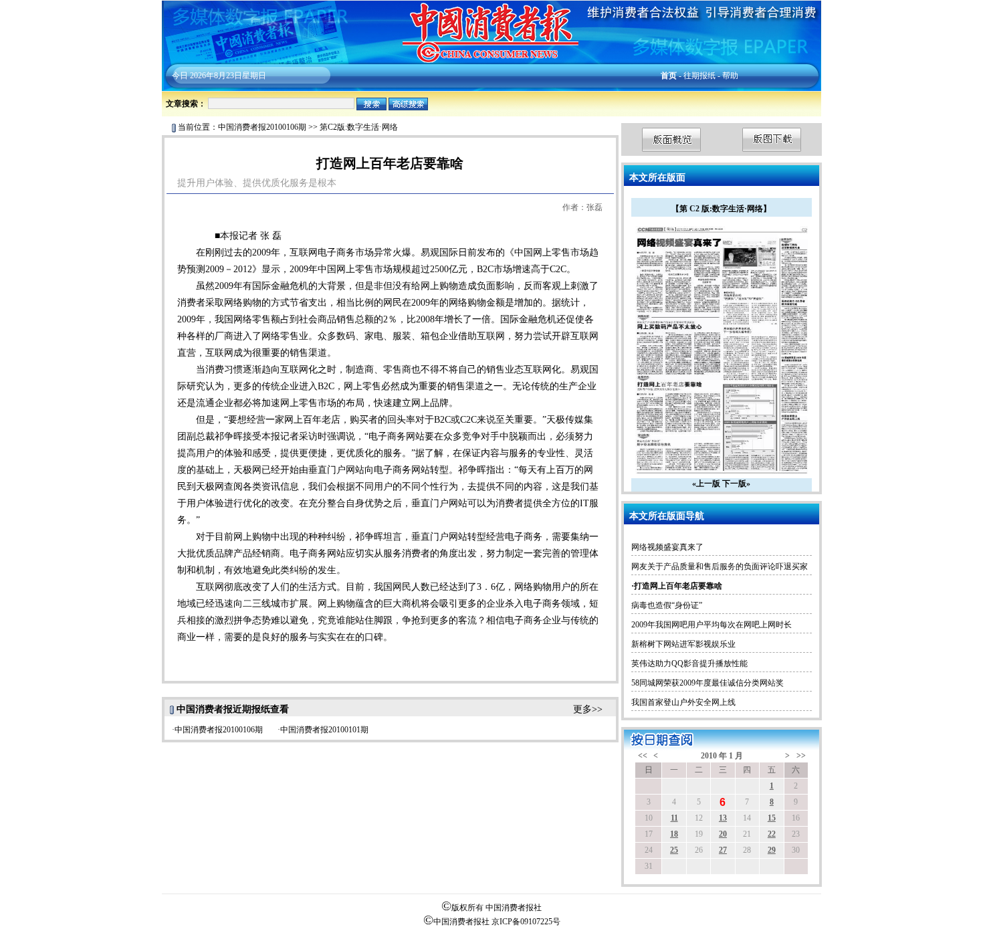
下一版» (736, 483)
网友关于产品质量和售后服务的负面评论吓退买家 (719, 566)
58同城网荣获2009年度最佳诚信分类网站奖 (707, 683)
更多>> (588, 709)
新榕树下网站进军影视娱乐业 (683, 644)
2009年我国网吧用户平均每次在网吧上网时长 (711, 624)
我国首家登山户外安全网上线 (683, 702)
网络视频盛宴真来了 (667, 547)
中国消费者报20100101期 (324, 729)
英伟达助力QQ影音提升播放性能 (689, 663)
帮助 (730, 75)
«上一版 (706, 483)
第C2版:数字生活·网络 (359, 127)
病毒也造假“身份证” (666, 605)
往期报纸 (699, 75)
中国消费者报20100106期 (262, 127)
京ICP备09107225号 (526, 921)
